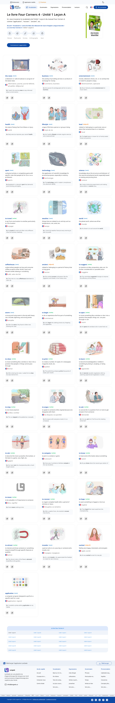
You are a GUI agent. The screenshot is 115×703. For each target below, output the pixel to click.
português (65, 695)
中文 (76, 695)
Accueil (9, 25)
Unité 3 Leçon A (12, 641)
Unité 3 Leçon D (62, 641)
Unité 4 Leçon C (37, 646)
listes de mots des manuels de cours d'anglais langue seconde (43, 25)
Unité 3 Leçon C (37, 641)
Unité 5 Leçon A (87, 646)
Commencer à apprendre (18, 45)
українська (20, 695)
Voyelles (103, 676)
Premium (43, 2)
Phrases (87, 673)
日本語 (71, 695)
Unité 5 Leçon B (12, 650)
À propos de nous (41, 676)
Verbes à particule (73, 680)
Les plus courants (57, 683)
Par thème (56, 676)
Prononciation (105, 669)
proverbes (72, 683)
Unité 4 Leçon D (62, 646)
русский (14, 695)
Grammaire (88, 669)
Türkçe (3, 695)
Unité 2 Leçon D (88, 637)
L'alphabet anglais (105, 673)
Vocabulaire (17, 25)
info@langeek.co (12, 684)
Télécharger (105, 663)
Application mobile (29, 2)
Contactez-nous (41, 680)
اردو (96, 695)
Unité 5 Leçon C (37, 650)
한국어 (80, 695)
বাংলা (99, 695)
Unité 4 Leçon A (87, 641)
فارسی (47, 695)
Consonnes (104, 680)
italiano (8, 695)
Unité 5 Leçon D (62, 650)
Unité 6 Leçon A (87, 650)
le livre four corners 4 (14, 27)
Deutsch (59, 695)
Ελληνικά (91, 695)
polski (85, 695)
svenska (112, 695)
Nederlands (105, 695)
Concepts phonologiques (105, 683)
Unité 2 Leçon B (37, 637)
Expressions (73, 669)
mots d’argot (72, 673)
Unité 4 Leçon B (12, 646)
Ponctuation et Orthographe (89, 676)
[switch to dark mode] (103, 2)
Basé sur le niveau (57, 673)
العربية (37, 695)
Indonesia (53, 695)
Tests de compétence (57, 680)
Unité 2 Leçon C (62, 637)
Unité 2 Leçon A (12, 637)
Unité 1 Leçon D (88, 632)
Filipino (42, 695)
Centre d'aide (40, 683)
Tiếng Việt (27, 695)
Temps (87, 680)
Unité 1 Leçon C (62, 632)
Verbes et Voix (89, 683)
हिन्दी (33, 695)
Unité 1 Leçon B (37, 632)
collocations (72, 676)
